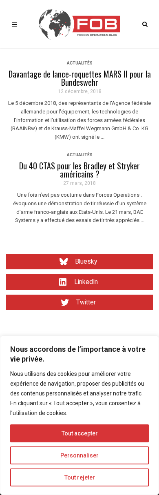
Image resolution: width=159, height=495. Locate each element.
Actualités (80, 63)
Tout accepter (80, 433)
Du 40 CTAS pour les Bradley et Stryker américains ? (79, 170)
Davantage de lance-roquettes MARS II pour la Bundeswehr (80, 78)
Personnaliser (79, 455)
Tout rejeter (79, 477)
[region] (79, 415)
